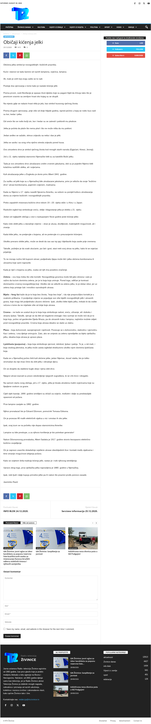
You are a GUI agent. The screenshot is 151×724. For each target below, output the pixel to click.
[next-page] (96, 522)
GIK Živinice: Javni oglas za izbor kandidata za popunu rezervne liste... (82, 661)
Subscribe (138, 55)
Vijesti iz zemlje (56, 27)
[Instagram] (139, 3)
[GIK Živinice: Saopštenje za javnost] (50, 538)
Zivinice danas (110, 662)
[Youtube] (148, 3)
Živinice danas (24, 27)
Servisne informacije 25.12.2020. (80, 511)
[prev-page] (92, 522)
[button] (146, 27)
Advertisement (124, 721)
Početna (9, 27)
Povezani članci (12, 523)
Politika (94, 27)
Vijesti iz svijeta (76, 27)
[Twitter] (144, 3)
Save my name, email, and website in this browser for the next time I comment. (40, 629)
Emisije (131, 27)
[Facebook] (135, 3)
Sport (107, 27)
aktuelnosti (16, 34)
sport (106, 675)
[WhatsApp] (27, 55)
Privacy (113, 721)
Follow (139, 49)
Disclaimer (103, 721)
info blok (107, 666)
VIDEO (119, 27)
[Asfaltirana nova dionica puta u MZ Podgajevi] (83, 538)
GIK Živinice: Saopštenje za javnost (48, 552)
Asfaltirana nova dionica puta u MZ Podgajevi (82, 552)
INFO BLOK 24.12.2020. (15, 511)
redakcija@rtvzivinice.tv (29, 699)
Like (141, 43)
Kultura (41, 27)
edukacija (108, 679)
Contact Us (138, 721)
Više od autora (28, 523)
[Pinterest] (20, 55)
